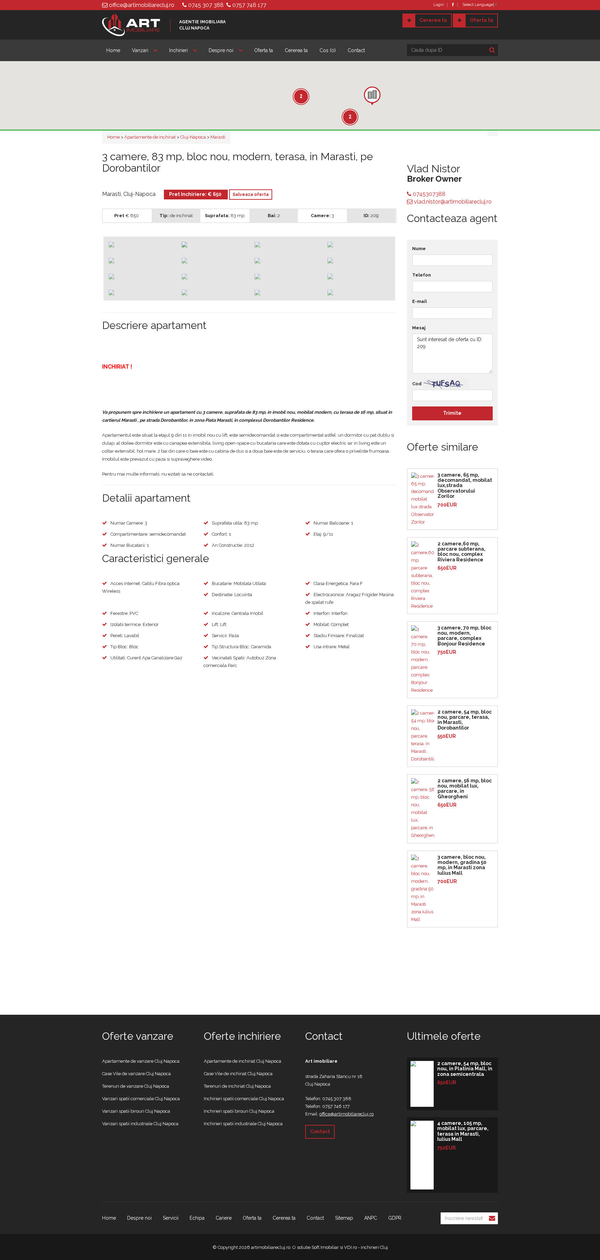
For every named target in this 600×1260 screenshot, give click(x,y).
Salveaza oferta (251, 194)
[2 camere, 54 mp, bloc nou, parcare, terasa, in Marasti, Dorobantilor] (422, 736)
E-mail (419, 301)
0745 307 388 (205, 5)
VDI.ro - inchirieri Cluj (366, 1247)
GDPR (394, 1218)
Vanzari (140, 50)
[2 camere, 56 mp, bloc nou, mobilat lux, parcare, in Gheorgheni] (422, 808)
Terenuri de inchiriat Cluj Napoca (237, 1086)
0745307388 (428, 194)
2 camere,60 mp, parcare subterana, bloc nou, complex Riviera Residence (461, 551)
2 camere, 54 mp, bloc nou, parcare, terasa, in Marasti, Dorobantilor (465, 720)
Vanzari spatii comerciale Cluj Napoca (141, 1098)
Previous (93, 261)
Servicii (170, 1218)
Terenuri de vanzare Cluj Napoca (135, 1086)
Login (438, 5)
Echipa (197, 1218)
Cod (417, 383)
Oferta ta (481, 20)
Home (113, 50)
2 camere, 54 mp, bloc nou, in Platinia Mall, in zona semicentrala (464, 1069)
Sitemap (344, 1218)
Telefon (421, 275)
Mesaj (419, 327)
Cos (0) (327, 50)
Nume (419, 248)
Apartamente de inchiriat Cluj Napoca (242, 1061)
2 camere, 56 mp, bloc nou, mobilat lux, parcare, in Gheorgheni (465, 788)
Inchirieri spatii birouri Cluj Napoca (239, 1111)
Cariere (224, 1218)
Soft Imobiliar (325, 1247)
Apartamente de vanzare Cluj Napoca (141, 1061)
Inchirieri (178, 50)
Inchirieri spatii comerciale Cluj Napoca (244, 1098)
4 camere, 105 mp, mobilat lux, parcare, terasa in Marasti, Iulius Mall (463, 1131)
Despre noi (221, 50)
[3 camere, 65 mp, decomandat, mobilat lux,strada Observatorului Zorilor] (422, 499)
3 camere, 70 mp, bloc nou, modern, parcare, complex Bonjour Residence (464, 636)
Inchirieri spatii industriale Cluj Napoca (243, 1123)
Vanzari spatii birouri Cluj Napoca (136, 1111)
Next (405, 261)
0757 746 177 (248, 5)
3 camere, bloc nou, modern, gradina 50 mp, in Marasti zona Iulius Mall (462, 865)
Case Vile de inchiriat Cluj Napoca (238, 1073)
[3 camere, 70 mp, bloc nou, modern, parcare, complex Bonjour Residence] (422, 659)
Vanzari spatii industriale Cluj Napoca (140, 1123)
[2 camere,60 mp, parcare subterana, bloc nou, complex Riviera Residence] (422, 575)
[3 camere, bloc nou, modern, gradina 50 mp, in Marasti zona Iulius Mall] (422, 889)
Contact (356, 50)
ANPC (370, 1218)
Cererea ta (433, 20)
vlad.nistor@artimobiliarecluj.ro (452, 201)
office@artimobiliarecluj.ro (141, 5)
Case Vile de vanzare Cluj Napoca (136, 1073)
